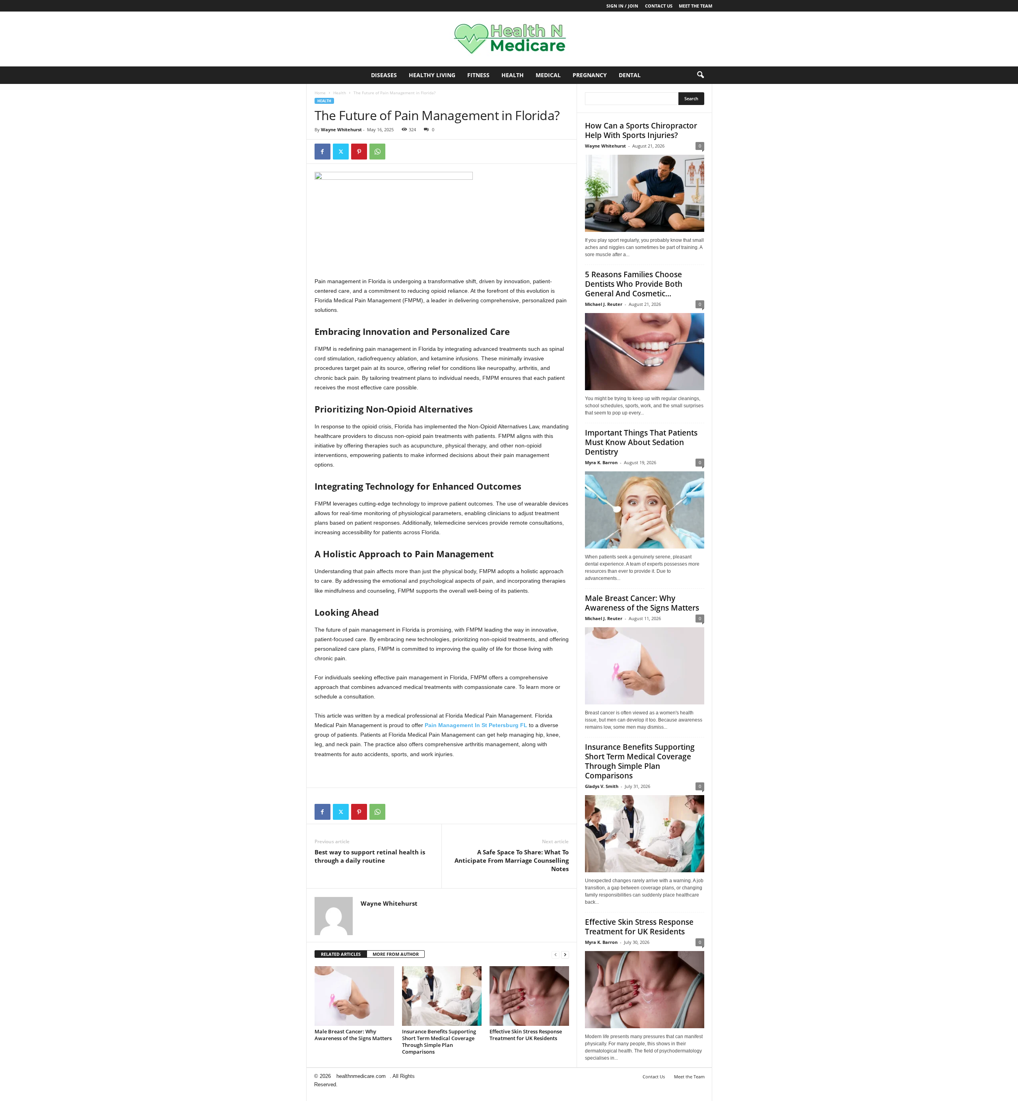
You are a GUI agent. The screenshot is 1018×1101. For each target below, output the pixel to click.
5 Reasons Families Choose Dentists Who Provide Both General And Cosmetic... (633, 284)
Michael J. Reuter (603, 304)
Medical (548, 75)
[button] (700, 75)
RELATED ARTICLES (341, 954)
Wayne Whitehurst (341, 129)
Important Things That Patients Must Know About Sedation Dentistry (641, 442)
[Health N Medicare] (509, 39)
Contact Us (658, 6)
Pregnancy (590, 75)
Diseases (384, 75)
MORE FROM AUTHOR (396, 954)
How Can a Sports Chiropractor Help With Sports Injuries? (641, 130)
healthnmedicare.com (361, 1076)
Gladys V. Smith (601, 786)
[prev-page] (556, 954)
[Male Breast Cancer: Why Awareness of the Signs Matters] (354, 996)
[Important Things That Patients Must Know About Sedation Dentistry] (644, 510)
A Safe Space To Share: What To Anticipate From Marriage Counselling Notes (512, 860)
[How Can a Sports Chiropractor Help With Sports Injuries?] (644, 193)
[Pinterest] (359, 152)
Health (512, 75)
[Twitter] (341, 152)
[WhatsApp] (377, 152)
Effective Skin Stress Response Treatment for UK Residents (526, 1035)
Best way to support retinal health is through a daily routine (370, 856)
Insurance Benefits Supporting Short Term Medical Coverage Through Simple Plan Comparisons (439, 1041)
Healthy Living (432, 75)
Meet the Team (695, 6)
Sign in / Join (622, 6)
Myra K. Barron (601, 462)
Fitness (478, 75)
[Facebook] (322, 152)
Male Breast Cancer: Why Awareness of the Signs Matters (353, 1035)
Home (320, 92)
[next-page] (565, 954)
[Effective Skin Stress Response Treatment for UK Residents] (529, 996)
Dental (630, 75)
